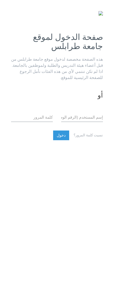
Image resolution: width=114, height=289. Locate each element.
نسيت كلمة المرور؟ (88, 134)
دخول (61, 135)
